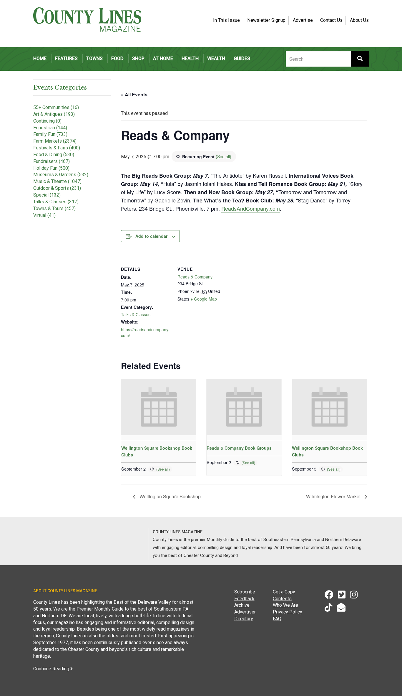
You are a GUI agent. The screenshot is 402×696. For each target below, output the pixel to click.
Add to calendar (151, 236)
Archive (242, 605)
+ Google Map (203, 299)
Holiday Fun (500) (51, 168)
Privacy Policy (287, 612)
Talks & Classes (135, 314)
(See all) (223, 156)
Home (39, 58)
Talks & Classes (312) (56, 201)
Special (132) (47, 195)
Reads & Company (194, 277)
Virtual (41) (44, 215)
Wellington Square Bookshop (169, 496)
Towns (94, 58)
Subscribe (244, 592)
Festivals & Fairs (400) (56, 148)
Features (66, 58)
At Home (163, 58)
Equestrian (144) (50, 128)
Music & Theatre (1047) (57, 181)
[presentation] (158, 407)
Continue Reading (51, 669)
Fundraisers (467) (51, 161)
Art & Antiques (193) (54, 114)
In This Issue (226, 20)
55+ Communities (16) (56, 107)
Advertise (303, 20)
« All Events (134, 94)
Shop (138, 58)
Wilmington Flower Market (334, 496)
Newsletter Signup (266, 20)
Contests (282, 598)
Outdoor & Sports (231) (57, 188)
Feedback (244, 598)
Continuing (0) (47, 121)
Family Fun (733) (50, 134)
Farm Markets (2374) (55, 141)
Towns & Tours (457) (54, 208)
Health (190, 58)
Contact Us (331, 20)
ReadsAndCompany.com (250, 208)
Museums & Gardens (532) (60, 174)
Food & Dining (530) (53, 154)
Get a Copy (284, 592)
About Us (359, 20)
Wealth (216, 58)
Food (117, 58)
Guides (242, 58)
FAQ (277, 618)
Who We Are (285, 605)
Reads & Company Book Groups (239, 448)
